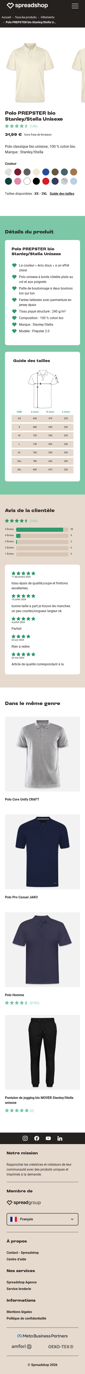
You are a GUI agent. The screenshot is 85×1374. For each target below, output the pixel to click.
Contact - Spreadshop (23, 1253)
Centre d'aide (16, 1259)
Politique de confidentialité (26, 1318)
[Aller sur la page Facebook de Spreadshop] (36, 1138)
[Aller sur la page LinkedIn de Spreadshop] (60, 1138)
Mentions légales (19, 1312)
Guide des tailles (62, 194)
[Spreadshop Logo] (27, 5)
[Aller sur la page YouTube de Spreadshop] (48, 1138)
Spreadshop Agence (22, 1282)
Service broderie (19, 1289)
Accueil (6, 17)
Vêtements (47, 17)
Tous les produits (26, 17)
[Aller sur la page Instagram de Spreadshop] (25, 1138)
